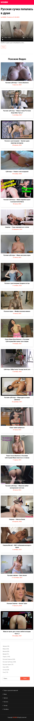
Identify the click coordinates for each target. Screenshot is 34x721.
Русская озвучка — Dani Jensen (17, 575)
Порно (3, 46)
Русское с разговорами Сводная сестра (17, 283)
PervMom (6, 709)
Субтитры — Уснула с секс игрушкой (17, 171)
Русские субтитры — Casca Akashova (17, 82)
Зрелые (6, 698)
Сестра (5, 705)
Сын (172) (5, 672)
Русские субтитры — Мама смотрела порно (17, 255)
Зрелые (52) (6, 646)
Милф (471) (6, 654)
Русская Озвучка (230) (9, 659)
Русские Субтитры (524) (9, 662)
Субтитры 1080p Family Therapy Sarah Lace (17, 369)
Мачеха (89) (6, 651)
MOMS (4, 17)
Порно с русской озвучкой (11, 690)
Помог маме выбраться (17, 427)
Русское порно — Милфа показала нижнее (17, 311)
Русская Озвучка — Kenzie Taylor (17, 603)
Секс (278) (5, 667)
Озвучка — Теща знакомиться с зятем (17, 227)
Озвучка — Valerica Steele (17, 519)
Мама (5, 694)
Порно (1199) (6, 656)
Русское (6, 701)
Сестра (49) (6, 669)
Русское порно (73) (8, 664)
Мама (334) (6, 649)
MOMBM (4, 2)
